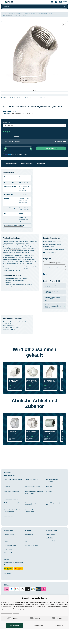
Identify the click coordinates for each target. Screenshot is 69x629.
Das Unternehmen (51, 543)
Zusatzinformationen (28, 165)
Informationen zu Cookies (32, 554)
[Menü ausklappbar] (2, 1)
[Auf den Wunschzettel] (64, 24)
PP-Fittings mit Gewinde (32, 489)
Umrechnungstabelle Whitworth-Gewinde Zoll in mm (54, 251)
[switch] (9, 618)
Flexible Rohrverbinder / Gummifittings (53, 489)
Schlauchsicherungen (52, 519)
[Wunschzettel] (56, 2)
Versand (17, 138)
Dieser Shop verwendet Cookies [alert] (34, 598)
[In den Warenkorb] (2, 20)
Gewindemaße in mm (56, 276)
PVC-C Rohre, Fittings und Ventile (11, 489)
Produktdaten (43, 165)
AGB (26, 551)
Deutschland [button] (19, 144)
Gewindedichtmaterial (24, 255)
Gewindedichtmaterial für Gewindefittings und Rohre (33, 501)
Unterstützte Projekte (52, 550)
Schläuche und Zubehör (11, 508)
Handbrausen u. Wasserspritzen (13, 512)
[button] (51, 2)
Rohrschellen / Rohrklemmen (12, 501)
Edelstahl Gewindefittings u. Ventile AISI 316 (23, 115)
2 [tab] (35, 90)
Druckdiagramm (55, 271)
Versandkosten (8, 558)
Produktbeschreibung (11, 165)
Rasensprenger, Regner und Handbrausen (33, 513)
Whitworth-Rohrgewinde (10, 260)
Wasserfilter (49, 495)
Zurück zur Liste (8, 13)
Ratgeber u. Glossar (9, 562)
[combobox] (34, 128)
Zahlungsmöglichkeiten (11, 554)
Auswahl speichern (38, 625)
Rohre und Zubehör (10, 485)
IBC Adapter (7, 495)
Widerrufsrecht (29, 543)
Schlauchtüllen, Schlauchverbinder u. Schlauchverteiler (13, 520)
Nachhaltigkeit (50, 547)
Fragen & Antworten (10, 543)
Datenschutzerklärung (7, 613)
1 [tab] (33, 90)
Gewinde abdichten (51, 260)
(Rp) (21, 181)
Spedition (9, 582)
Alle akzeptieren (14, 625)
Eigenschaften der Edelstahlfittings (14, 231)
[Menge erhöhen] (31, 151)
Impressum (7, 547)
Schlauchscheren (9, 526)
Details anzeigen (58, 625)
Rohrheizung (49, 501)
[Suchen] (64, 7)
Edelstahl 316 (24, 201)
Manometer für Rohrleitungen (33, 495)
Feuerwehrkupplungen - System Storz (55, 513)
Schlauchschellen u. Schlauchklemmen (30, 520)
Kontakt (6, 551)
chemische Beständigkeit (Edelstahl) (51, 256)
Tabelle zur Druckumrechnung (54, 247)
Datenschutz (28, 547)
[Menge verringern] (5, 151)
